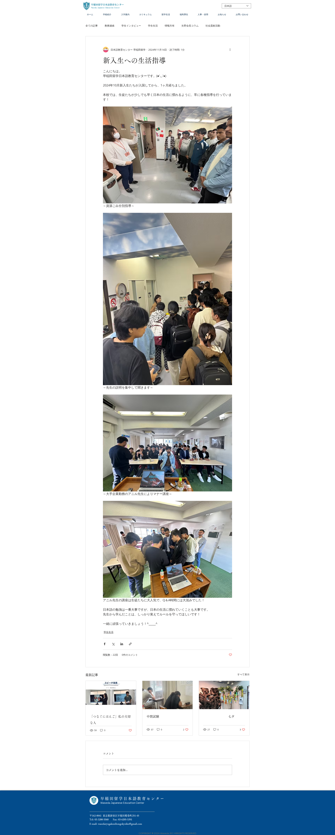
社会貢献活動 (213, 25)
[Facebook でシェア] (104, 644)
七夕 (218, 716)
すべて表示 (243, 674)
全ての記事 (91, 25)
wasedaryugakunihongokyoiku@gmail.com (120, 824)
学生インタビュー (131, 25)
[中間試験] (167, 695)
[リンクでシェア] (130, 644)
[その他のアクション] (230, 49)
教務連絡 (109, 25)
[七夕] (224, 695)
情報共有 (169, 25)
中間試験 (153, 716)
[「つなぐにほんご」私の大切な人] (111, 695)
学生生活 (153, 25)
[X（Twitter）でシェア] (113, 644)
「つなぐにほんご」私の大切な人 (110, 719)
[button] (107, 14)
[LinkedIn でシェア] (121, 644)
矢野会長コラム (190, 25)
